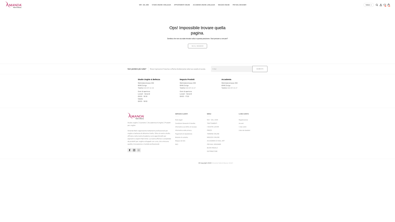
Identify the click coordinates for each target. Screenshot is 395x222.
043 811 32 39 (149, 88)
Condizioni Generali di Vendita (185, 123)
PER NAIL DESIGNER (214, 144)
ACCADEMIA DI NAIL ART (216, 141)
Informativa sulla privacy (183, 130)
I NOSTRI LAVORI (213, 127)
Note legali (178, 120)
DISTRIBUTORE (212, 151)
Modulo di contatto (181, 137)
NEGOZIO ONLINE (213, 137)
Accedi (241, 123)
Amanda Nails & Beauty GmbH (222, 163)
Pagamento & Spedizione (183, 134)
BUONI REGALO (212, 148)
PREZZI (209, 130)
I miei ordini (242, 127)
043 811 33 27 (191, 88)
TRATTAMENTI (212, 123)
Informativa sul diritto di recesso (186, 127)
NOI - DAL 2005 (212, 120)
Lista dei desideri (244, 130)
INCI (176, 144)
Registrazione (243, 120)
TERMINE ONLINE (213, 134)
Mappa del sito (180, 141)
